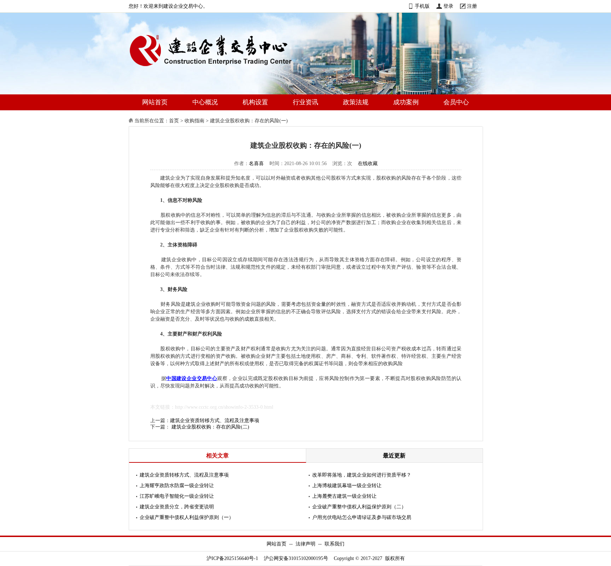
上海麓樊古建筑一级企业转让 (344, 496)
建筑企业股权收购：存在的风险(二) (210, 427)
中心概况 (205, 102)
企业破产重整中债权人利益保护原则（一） (187, 517)
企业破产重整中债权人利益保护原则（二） (359, 506)
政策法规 (355, 102)
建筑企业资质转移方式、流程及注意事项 (214, 420)
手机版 (422, 6)
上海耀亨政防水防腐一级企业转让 (177, 485)
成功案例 (406, 102)
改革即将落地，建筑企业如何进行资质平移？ (361, 475)
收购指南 (194, 120)
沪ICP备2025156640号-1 (232, 558)
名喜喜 (256, 163)
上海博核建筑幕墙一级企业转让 (347, 485)
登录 (448, 6)
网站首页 (155, 102)
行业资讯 (305, 102)
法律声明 (305, 544)
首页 (174, 120)
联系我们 (334, 544)
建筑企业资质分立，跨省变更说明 (177, 506)
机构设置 (255, 102)
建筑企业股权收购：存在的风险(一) (249, 120)
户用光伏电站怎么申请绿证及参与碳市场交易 (361, 517)
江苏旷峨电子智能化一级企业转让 (177, 496)
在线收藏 (368, 163)
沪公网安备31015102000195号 (296, 558)
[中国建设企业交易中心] (222, 67)
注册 (472, 6)
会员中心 (456, 102)
